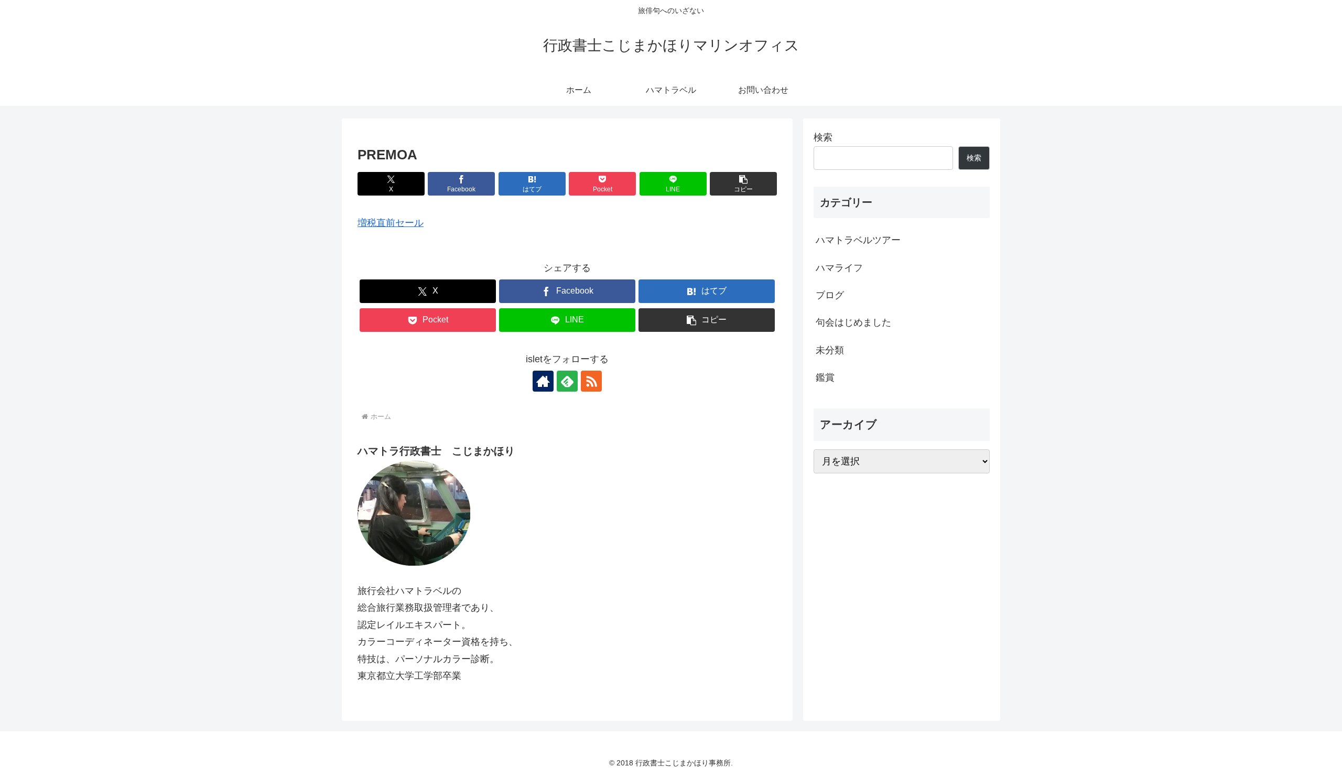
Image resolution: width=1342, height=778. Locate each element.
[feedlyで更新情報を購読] (567, 381)
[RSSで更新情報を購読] (591, 381)
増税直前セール (391, 223)
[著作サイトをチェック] (543, 381)
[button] (743, 184)
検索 (823, 137)
